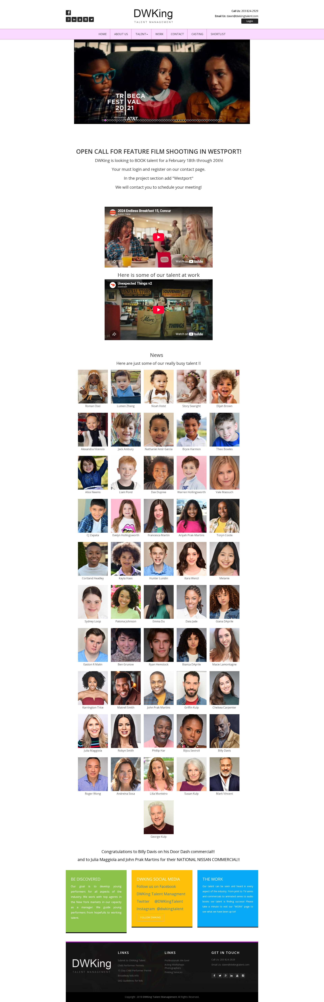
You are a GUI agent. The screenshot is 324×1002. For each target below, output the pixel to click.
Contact (177, 34)
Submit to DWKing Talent (131, 960)
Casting (197, 34)
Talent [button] (141, 34)
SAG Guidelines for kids (130, 980)
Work (159, 34)
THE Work (212, 879)
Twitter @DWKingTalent (160, 901)
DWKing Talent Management (160, 996)
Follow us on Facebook (156, 886)
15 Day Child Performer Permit (134, 970)
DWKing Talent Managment (161, 893)
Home (103, 34)
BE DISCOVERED (85, 879)
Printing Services (173, 972)
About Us (121, 34)
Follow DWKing (150, 917)
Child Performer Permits (131, 965)
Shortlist (218, 34)
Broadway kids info (128, 975)
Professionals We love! (177, 960)
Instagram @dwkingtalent (160, 908)
